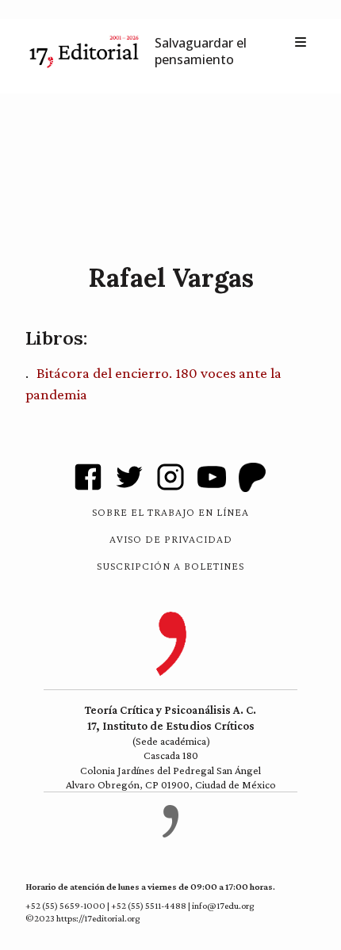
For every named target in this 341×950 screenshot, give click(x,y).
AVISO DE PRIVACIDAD (170, 538)
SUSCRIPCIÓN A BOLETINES (170, 565)
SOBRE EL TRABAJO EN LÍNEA (170, 512)
